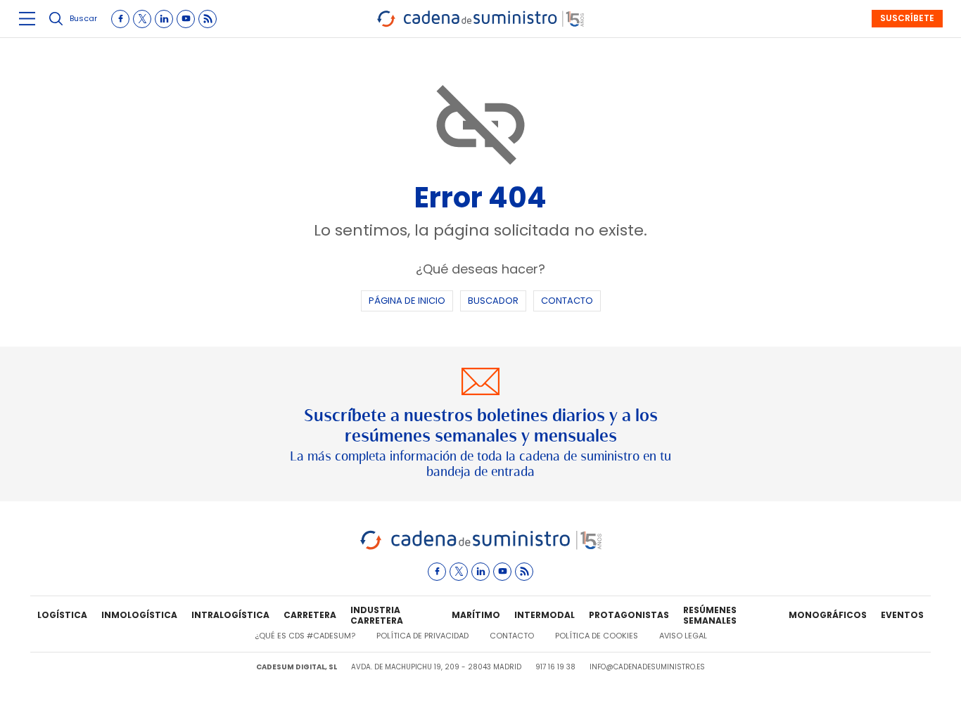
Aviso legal (683, 635)
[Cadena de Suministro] (481, 547)
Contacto (567, 300)
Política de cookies (596, 635)
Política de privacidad (422, 635)
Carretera (310, 615)
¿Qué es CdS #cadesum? (305, 635)
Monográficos (828, 615)
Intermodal (544, 615)
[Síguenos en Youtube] (185, 19)
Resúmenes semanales (710, 615)
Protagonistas (629, 615)
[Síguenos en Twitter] (142, 19)
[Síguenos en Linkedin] (163, 19)
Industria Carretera (376, 615)
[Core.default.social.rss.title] (207, 19)
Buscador (493, 300)
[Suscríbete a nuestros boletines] (480, 424)
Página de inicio (407, 300)
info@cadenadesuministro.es (647, 667)
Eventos (902, 615)
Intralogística (230, 615)
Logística (62, 615)
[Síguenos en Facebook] (120, 19)
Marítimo (476, 615)
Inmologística (139, 615)
